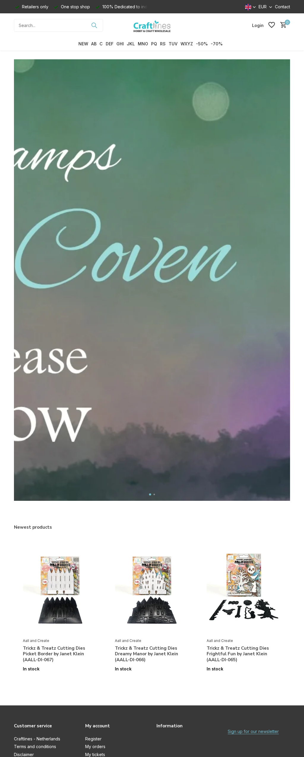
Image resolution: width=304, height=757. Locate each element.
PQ (154, 43)
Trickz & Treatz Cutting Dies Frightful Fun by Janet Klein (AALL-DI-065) (238, 654)
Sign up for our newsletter (253, 731)
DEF (109, 43)
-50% (202, 43)
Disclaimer (24, 754)
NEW (83, 43)
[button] (150, 494)
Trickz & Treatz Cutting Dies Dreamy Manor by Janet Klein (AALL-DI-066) (146, 654)
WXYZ (186, 43)
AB (93, 43)
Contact (282, 6)
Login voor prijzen (60, 681)
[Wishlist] (271, 25)
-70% (217, 43)
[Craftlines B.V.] (152, 25)
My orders (95, 746)
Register (93, 738)
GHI (120, 43)
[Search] (94, 25)
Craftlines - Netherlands (37, 738)
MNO (143, 43)
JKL (131, 43)
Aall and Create (36, 640)
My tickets (95, 754)
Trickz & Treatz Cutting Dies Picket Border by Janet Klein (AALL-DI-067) (54, 654)
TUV (173, 43)
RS (163, 43)
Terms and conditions (35, 746)
